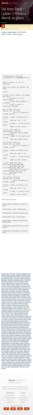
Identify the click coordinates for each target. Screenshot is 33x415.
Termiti (18, 354)
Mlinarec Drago (18, 324)
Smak (29, 349)
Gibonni (9, 303)
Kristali (26, 314)
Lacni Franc (28, 316)
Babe (15, 276)
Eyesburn (27, 300)
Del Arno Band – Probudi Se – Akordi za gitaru (15, 213)
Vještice (8, 360)
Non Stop (4, 330)
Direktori (14, 292)
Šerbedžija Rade (14, 349)
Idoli (25, 306)
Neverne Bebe (16, 327)
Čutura (6, 288)
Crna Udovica (26, 284)
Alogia (13, 273)
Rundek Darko (18, 346)
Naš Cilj (23, 395)
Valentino (10, 359)
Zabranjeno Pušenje (6, 363)
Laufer (10, 317)
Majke (21, 319)
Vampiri (15, 359)
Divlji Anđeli (4, 294)
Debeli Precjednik (22, 289)
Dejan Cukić (18, 291)
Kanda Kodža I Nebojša (6, 311)
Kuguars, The (14, 316)
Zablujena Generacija (26, 362)
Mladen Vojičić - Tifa (9, 324)
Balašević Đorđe (5, 278)
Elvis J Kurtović (20, 299)
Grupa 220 (8, 305)
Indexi (27, 306)
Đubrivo (7, 297)
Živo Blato (7, 366)
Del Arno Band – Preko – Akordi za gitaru (14, 217)
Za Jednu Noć (17, 362)
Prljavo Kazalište (21, 340)
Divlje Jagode (27, 292)
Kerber (2, 313)
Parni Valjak (11, 335)
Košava (11, 314)
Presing (4, 340)
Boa (19, 281)
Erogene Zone (9, 300)
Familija (3, 302)
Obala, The (15, 330)
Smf (2, 351)
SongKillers (6, 351)
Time (2, 355)
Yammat (29, 360)
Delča (2, 292)
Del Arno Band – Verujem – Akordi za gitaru (15, 209)
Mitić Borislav (27, 322)
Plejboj (29, 336)
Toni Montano (22, 355)
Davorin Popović (13, 289)
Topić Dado (29, 355)
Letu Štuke (19, 317)
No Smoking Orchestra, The (21, 329)
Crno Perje (3, 286)
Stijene (6, 352)
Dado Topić (11, 288)
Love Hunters (11, 319)
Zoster (27, 366)
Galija (15, 302)
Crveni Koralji (23, 286)
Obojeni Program (22, 330)
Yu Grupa (3, 362)
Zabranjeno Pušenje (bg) (17, 363)
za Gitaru (9, 3)
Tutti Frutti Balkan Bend (19, 357)
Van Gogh (20, 359)
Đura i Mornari (12, 297)
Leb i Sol (14, 317)
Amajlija (18, 273)
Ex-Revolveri (22, 300)
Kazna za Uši (22, 311)
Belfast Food (11, 280)
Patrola (23, 335)
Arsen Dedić (18, 275)
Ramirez (22, 343)
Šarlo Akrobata (14, 347)
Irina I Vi (16, 308)
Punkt (10, 341)
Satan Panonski (22, 347)
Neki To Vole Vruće (13, 325)
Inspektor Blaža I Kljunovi (7, 308)
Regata (3, 344)
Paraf (6, 335)
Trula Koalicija (9, 357)
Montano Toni (26, 324)
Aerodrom (3, 273)
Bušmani (18, 284)
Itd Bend (20, 308)
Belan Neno (4, 280)
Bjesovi (10, 281)
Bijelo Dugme (4, 281)
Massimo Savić (24, 321)
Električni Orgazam (12, 299)
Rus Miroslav (25, 346)
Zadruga (10, 365)
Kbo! (27, 311)
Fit (9, 302)
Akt (7, 273)
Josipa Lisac (4, 310)
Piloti (15, 336)
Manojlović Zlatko (9, 321)
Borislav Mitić (19, 283)
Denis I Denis (8, 292)
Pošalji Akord (23, 400)
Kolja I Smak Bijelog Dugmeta (21, 313)
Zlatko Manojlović (15, 366)
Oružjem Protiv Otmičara (7, 333)
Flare (12, 302)
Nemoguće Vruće (23, 325)
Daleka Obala (18, 288)
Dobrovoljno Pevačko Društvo (14, 294)
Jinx (28, 308)
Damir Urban (25, 288)
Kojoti (12, 313)
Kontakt (23, 402)
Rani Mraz (26, 343)
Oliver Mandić (11, 332)
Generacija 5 (20, 302)
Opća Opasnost (19, 332)
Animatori (7, 275)
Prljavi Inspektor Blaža (11, 340)
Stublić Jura (20, 352)
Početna (3, 32)
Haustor (14, 306)
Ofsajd (28, 330)
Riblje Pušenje (26, 344)
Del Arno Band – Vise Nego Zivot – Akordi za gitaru (15, 204)
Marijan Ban (17, 321)
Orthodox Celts (27, 332)
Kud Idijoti (8, 316)
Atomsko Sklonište (8, 276)
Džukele (24, 297)
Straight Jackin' (12, 352)
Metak (8, 322)
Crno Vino (9, 286)
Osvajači (22, 333)
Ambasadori (24, 273)
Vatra (24, 359)
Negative (6, 325)
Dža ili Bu (19, 297)
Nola (30, 329)
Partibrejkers (18, 335)
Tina (6, 355)
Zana (24, 365)
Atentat (24, 275)
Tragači (3, 357)
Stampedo (20, 351)
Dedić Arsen (12, 291)
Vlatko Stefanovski (22, 360)
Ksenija (3, 316)
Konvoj (7, 314)
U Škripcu (27, 357)
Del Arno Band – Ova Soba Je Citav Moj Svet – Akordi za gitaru (15, 221)
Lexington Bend (26, 317)
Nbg (2, 325)
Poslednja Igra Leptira (26, 338)
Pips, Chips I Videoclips (22, 336)
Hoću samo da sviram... (15, 382)
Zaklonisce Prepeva (17, 365)
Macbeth (17, 319)
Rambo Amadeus (15, 343)
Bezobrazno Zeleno (19, 280)
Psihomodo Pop (5, 341)
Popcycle (10, 338)
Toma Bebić (15, 355)
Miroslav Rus (20, 322)
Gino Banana (15, 303)
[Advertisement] (16, 55)
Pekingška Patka (9, 336)
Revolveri (14, 344)
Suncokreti (26, 352)
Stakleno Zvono (13, 351)
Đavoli (7, 289)
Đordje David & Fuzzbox (6, 295)
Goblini (20, 303)
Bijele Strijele (27, 280)
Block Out (15, 281)
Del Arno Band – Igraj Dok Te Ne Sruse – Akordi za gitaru (15, 226)
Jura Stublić (17, 310)
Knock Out (7, 313)
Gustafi (13, 305)
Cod (22, 284)
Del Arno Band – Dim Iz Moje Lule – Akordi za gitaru (15, 231)
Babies (18, 276)
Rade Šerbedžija (24, 341)
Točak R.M (9, 355)
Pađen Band (28, 333)
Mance (25, 319)
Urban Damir (4, 359)
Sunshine (3, 354)
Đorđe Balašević (25, 294)
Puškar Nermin (16, 341)
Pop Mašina (4, 338)
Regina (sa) (8, 344)
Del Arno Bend (12, 32)
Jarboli (24, 308)
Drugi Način (23, 295)
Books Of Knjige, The (10, 283)
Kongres (3, 314)
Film (7, 302)
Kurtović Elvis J (21, 316)
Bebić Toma (27, 278)
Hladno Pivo (20, 306)
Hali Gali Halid (9, 306)
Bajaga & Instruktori (25, 276)
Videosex (28, 359)
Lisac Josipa (4, 319)
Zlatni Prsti (22, 366)
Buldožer (8, 284)
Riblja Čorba (20, 344)
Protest (27, 340)
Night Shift (22, 327)
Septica (8, 349)
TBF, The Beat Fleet (11, 354)
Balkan (11, 278)
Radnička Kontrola (5, 343)
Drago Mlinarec (16, 295)
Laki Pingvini (5, 317)
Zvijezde (3, 368)
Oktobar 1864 (4, 332)
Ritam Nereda (10, 346)
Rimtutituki (3, 346)
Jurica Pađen (24, 310)
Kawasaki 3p (16, 311)
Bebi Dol (22, 278)
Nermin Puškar (8, 327)
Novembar (9, 330)
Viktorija (3, 360)
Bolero (22, 281)
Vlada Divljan (14, 360)
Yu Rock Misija (9, 362)
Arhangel (13, 275)
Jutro (29, 310)
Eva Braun (15, 300)
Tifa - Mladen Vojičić (25, 354)
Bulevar (13, 284)
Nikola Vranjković (11, 329)
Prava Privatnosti (23, 397)
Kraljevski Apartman (19, 314)
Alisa (10, 273)
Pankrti (3, 335)
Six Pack (21, 349)
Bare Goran (16, 278)
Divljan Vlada (20, 292)
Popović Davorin (17, 338)
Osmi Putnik (16, 333)
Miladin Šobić (13, 322)
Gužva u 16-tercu (20, 305)
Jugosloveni (11, 310)
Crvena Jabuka (15, 286)
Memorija (3, 322)
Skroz (25, 349)
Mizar (2, 324)
